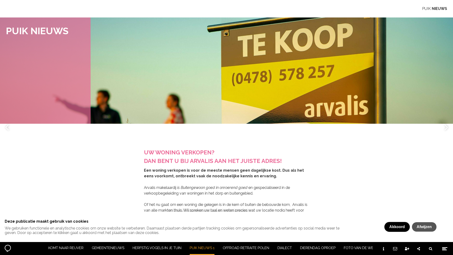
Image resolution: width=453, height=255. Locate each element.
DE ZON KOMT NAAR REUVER (59, 248)
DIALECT (284, 248)
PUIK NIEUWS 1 (202, 248)
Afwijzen (424, 227)
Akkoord (397, 227)
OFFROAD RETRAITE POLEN (246, 248)
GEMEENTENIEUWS (108, 248)
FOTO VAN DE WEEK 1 (362, 248)
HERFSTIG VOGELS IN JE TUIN (157, 248)
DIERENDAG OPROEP (318, 248)
